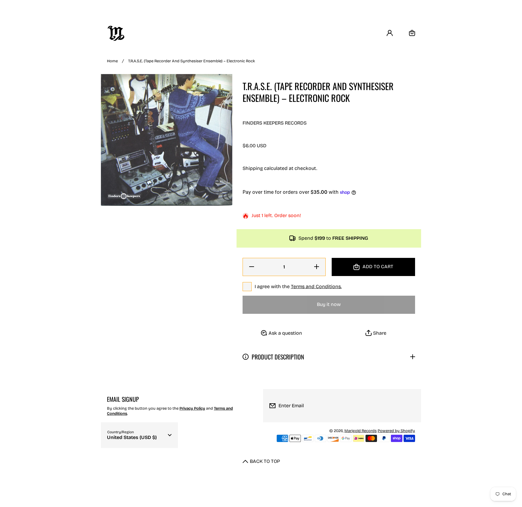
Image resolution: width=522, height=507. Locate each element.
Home (112, 61)
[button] (376, 333)
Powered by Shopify (396, 430)
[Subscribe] (411, 405)
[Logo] (116, 33)
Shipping (253, 168)
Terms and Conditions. (316, 286)
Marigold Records (360, 430)
